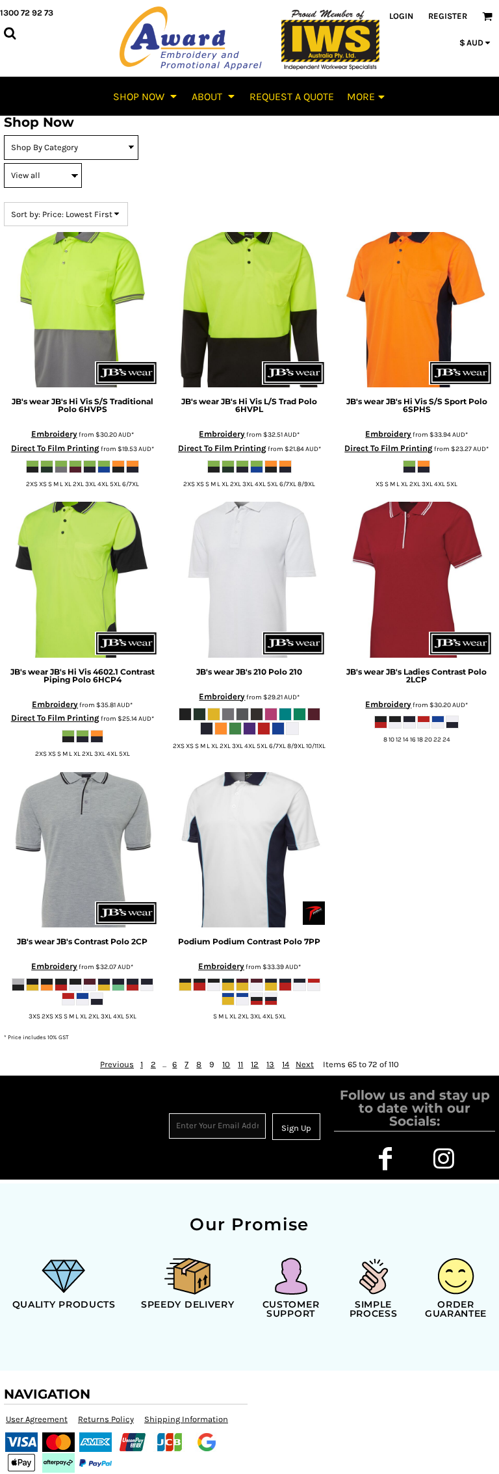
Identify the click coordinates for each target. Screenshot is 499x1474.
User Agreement (37, 1419)
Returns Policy (106, 1419)
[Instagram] (443, 1158)
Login (401, 16)
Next (305, 1064)
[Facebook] (385, 1158)
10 (226, 1064)
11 (240, 1064)
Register (447, 16)
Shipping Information (186, 1419)
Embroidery (54, 434)
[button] (146, 96)
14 (285, 1064)
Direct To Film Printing (55, 448)
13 (270, 1064)
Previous (117, 1064)
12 (255, 1064)
